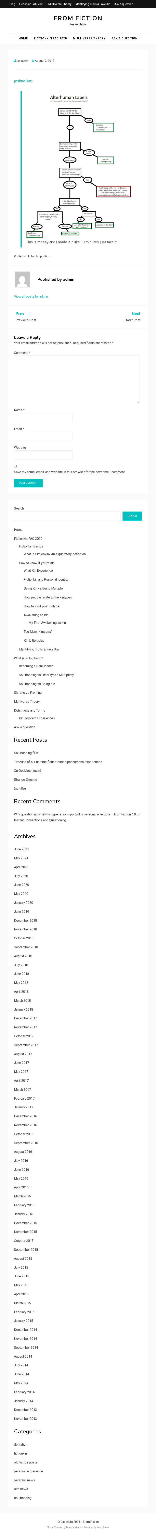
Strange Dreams (25, 780)
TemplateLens (74, 1527)
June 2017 (21, 1063)
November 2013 (25, 1419)
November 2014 (25, 1339)
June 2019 (21, 912)
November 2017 (25, 1027)
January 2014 (23, 1401)
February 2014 (24, 1392)
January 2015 (23, 1321)
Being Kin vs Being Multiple (43, 588)
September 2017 (26, 1045)
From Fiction (78, 18)
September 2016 (26, 1143)
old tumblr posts (37, 256)
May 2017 (21, 1072)
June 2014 (21, 1374)
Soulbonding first (26, 753)
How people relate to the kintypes (48, 597)
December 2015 (25, 1223)
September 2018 (26, 947)
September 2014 (26, 1348)
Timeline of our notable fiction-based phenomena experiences (58, 762)
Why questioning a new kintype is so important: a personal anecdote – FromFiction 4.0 (75, 814)
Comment (22, 353)
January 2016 (23, 1214)
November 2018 (25, 929)
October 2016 (24, 1134)
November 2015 (25, 1232)
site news (21, 1489)
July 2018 (21, 965)
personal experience (28, 1471)
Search (19, 508)
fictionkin (20, 1453)
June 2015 (21, 1276)
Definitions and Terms (29, 710)
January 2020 (23, 903)
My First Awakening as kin (47, 623)
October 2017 (24, 1036)
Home (23, 38)
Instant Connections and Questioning (40, 820)
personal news (24, 1480)
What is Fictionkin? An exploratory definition (55, 554)
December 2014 (25, 1330)
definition (20, 1444)
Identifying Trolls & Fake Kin (93, 4)
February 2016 (24, 1205)
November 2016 (25, 1125)
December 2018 (25, 920)
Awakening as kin (36, 615)
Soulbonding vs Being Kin (37, 684)
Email (19, 429)
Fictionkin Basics (31, 546)
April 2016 (21, 1187)
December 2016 (25, 1116)
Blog (12, 4)
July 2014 (21, 1365)
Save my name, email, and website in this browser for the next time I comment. (69, 472)
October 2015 (24, 1241)
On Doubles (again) (27, 771)
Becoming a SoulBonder (36, 666)
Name (19, 410)
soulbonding (22, 1498)
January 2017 (23, 1107)
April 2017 (21, 1081)
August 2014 (23, 1356)
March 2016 (22, 1196)
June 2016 (21, 1170)
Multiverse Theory (60, 4)
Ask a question (123, 4)
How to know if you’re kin (36, 563)
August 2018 (23, 956)
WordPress (103, 1527)
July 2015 (21, 1267)
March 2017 (22, 1090)
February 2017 (24, 1098)
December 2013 (25, 1410)
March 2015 (22, 1303)
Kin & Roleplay (34, 641)
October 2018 (24, 938)
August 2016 (23, 1152)
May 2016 (21, 1178)
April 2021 (21, 867)
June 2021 (21, 849)
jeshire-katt (23, 81)
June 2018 (21, 974)
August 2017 (23, 1054)
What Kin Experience (38, 570)
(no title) (20, 788)
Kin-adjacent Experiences (37, 718)
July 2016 (21, 1161)
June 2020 (21, 885)
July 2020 (21, 876)
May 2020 (21, 894)
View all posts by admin (31, 296)
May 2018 (21, 983)
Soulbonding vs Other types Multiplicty (46, 675)
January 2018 (23, 1009)
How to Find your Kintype (41, 606)
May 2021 (21, 858)
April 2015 (21, 1294)
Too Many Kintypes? (38, 632)
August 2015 (23, 1259)
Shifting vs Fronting (28, 693)
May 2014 (21, 1383)
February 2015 (24, 1312)
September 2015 (26, 1250)
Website (20, 448)
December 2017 (25, 1018)
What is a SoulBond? (28, 658)
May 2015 (21, 1285)
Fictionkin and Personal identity (46, 579)
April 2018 (21, 992)
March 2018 (22, 1001)
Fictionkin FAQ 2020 (31, 4)
